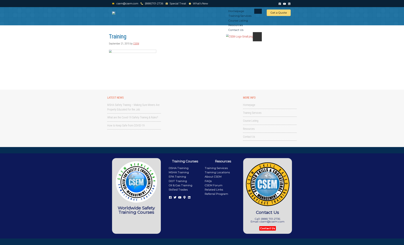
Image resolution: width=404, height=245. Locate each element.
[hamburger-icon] (258, 11)
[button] (267, 228)
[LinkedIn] (289, 3)
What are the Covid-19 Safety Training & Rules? (132, 117)
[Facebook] (279, 3)
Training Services (240, 15)
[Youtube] (284, 3)
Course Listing (238, 20)
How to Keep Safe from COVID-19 (126, 125)
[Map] (184, 197)
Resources (235, 25)
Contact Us (236, 29)
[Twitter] (175, 197)
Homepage (236, 11)
